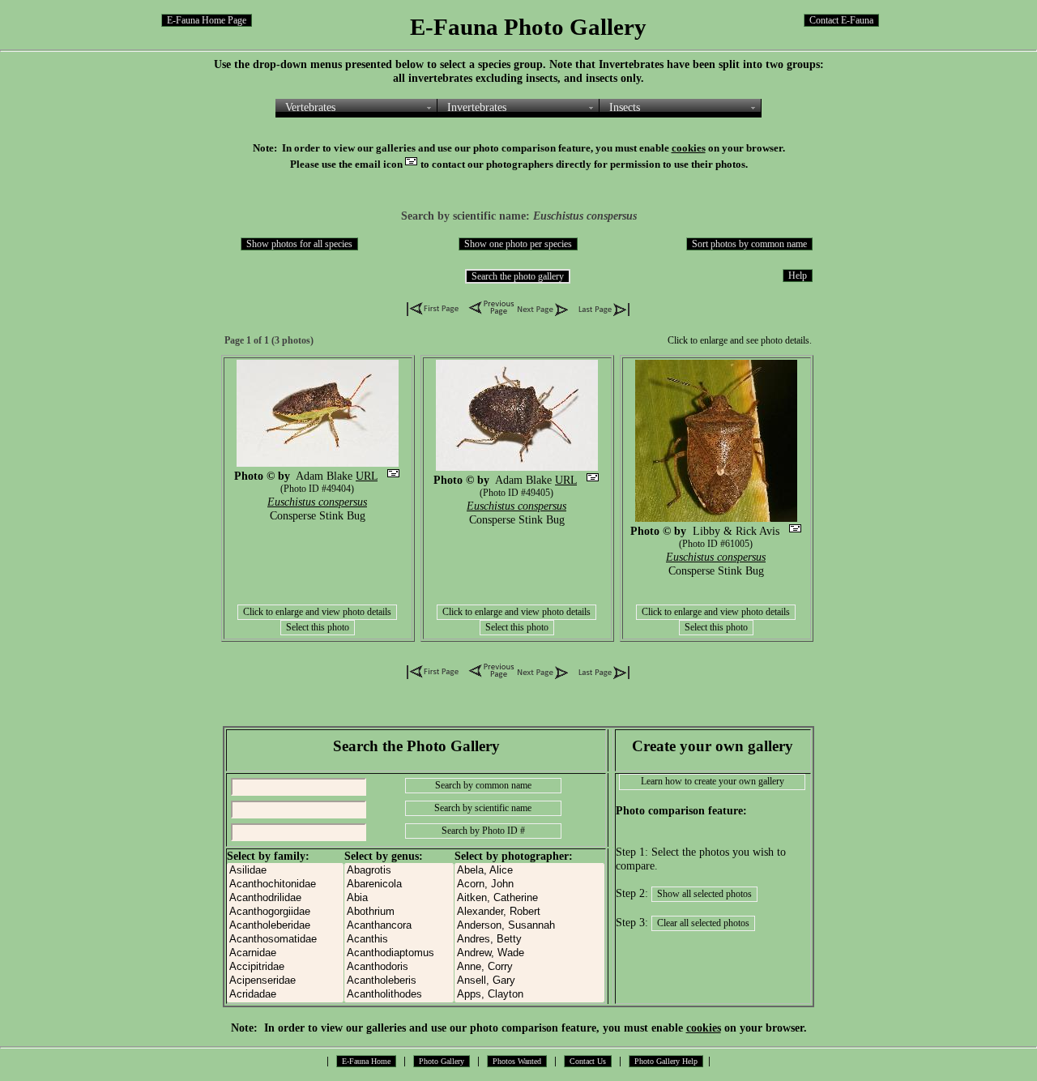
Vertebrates (310, 106)
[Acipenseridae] (285, 981)
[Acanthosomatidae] (285, 939)
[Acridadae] (285, 995)
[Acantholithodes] (399, 995)
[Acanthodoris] (399, 967)
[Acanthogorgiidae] (285, 912)
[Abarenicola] (399, 884)
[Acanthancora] (399, 926)
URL (367, 475)
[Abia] (399, 898)
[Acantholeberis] (399, 981)
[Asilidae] (285, 871)
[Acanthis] (399, 939)
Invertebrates (476, 106)
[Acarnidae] (285, 953)
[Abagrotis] (399, 871)
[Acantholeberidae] (285, 926)
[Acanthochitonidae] (285, 884)
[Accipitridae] (285, 967)
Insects (624, 106)
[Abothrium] (399, 912)
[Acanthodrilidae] (285, 898)
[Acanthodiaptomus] (399, 953)
